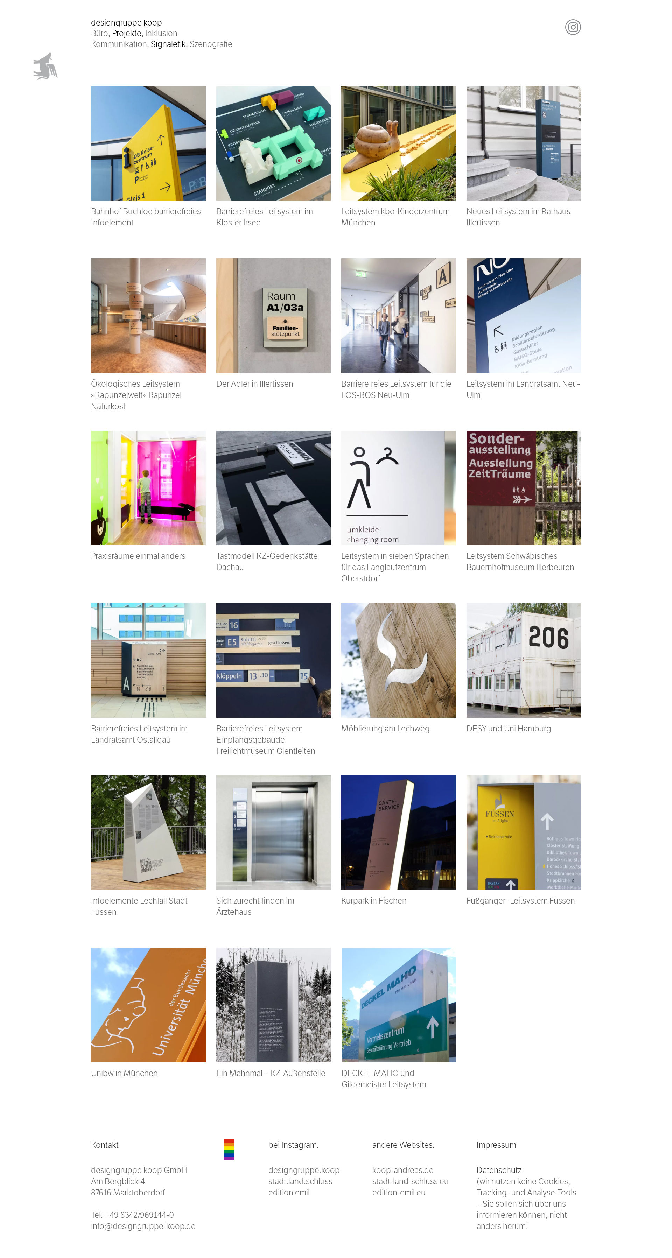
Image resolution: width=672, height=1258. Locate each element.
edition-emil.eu (399, 1192)
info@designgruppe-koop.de (143, 1226)
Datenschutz (499, 1170)
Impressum (496, 1145)
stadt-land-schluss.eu (410, 1181)
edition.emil (289, 1192)
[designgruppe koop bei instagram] (573, 27)
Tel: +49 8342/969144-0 (132, 1215)
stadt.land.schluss (300, 1181)
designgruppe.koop (304, 1170)
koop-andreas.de (403, 1170)
